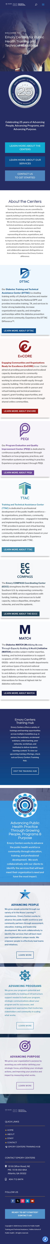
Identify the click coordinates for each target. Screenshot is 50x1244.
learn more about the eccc (20, 614)
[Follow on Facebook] (13, 1201)
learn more (25, 955)
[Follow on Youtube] (32, 1201)
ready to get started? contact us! (25, 1214)
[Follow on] (37, 1201)
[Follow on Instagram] (23, 1201)
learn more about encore (20, 411)
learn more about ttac (18, 549)
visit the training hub (25, 771)
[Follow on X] (18, 1201)
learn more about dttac (19, 330)
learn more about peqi (18, 472)
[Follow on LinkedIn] (27, 1201)
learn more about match (19, 693)
